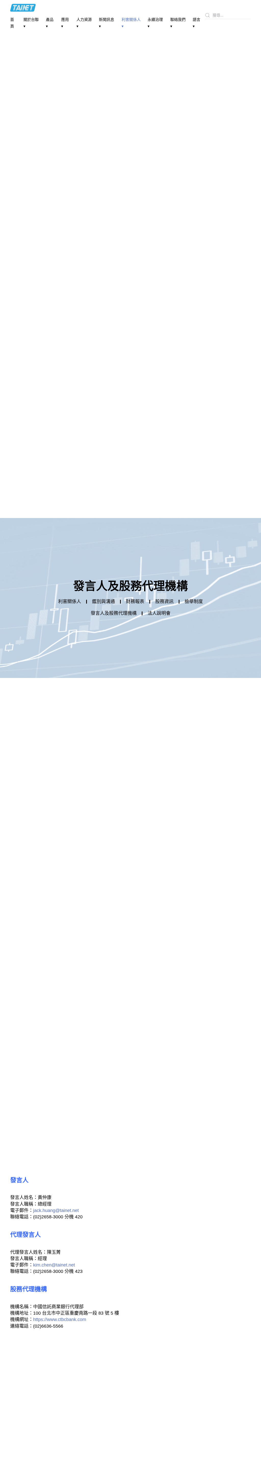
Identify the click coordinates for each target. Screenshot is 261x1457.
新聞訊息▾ (106, 22)
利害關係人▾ (131, 22)
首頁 (12, 22)
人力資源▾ (84, 22)
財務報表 (135, 601)
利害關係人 (69, 601)
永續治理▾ (155, 22)
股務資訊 (164, 601)
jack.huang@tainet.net (56, 1210)
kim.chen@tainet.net (54, 1265)
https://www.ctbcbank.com (59, 1319)
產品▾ (50, 22)
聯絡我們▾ (178, 22)
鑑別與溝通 (103, 601)
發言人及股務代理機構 (114, 613)
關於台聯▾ (31, 22)
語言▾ (196, 22)
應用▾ (65, 22)
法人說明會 (159, 613)
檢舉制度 (194, 601)
